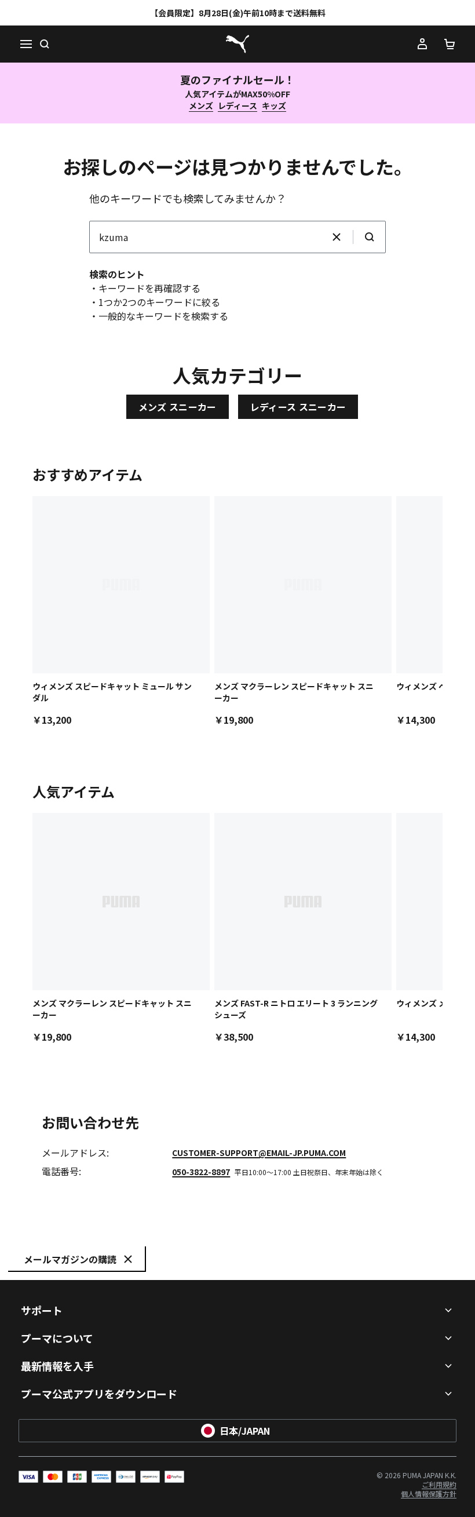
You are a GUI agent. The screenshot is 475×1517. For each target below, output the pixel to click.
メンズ (201, 105)
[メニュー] (25, 44)
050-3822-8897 (201, 1171)
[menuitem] (428, 1493)
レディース (237, 105)
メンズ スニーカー (177, 407)
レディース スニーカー (298, 407)
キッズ (274, 105)
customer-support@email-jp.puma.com (259, 1152)
